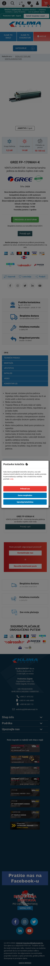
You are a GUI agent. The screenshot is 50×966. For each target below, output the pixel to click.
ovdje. (12, 479)
